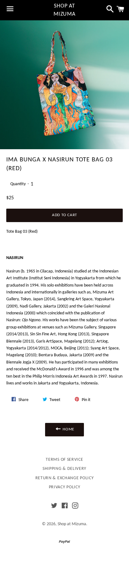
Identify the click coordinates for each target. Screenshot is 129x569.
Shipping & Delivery (64, 468)
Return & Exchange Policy (64, 478)
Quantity (18, 184)
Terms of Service (64, 459)
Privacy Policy (64, 487)
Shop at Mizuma (64, 10)
